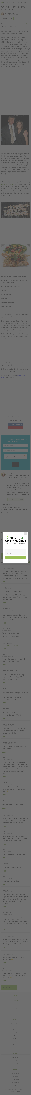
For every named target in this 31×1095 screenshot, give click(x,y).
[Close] (25, 533)
